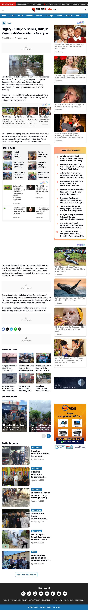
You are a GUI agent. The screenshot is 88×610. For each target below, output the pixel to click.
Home (4, 16)
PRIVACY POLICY (34, 600)
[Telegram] (11, 329)
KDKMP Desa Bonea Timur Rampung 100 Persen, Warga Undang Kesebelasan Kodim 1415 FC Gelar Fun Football (25, 388)
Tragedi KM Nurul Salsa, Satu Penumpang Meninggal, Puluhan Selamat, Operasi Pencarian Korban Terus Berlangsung (9, 368)
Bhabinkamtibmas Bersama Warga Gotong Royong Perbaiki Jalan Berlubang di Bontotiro (40, 495)
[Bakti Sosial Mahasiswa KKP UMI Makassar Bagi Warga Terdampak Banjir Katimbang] (7, 165)
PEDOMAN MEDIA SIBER (19, 600)
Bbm (34, 552)
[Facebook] (3, 329)
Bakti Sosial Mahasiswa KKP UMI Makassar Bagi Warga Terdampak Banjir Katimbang (19, 164)
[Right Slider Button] (86, 15)
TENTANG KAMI (57, 600)
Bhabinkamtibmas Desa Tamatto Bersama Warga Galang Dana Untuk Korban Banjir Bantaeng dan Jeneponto (19, 175)
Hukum (20, 16)
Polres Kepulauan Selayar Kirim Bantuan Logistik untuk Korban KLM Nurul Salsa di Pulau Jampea (43, 368)
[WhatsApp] (15, 329)
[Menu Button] (3, 10)
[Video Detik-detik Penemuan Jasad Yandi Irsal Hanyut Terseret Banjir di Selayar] (32, 176)
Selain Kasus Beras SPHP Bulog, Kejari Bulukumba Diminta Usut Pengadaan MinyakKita (71, 208)
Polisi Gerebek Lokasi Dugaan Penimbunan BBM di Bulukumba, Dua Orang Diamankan (41, 558)
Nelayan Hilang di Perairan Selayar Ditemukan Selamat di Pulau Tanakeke (72, 217)
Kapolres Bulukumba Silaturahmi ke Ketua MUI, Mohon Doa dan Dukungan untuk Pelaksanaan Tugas (41, 474)
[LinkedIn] (59, 593)
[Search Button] (85, 10)
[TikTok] (53, 593)
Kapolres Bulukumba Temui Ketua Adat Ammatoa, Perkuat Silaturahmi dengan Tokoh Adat (40, 453)
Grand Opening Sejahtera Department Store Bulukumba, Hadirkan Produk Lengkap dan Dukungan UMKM (71, 183)
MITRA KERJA (79, 600)
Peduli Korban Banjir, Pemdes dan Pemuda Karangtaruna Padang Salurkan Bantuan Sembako (19, 154)
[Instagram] (35, 593)
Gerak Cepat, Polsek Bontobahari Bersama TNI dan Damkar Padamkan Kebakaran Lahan (41, 537)
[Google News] (47, 593)
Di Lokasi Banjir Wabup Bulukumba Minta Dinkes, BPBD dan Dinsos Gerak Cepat (43, 164)
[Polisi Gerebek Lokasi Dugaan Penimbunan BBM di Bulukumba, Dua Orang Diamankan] (16, 560)
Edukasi (60, 16)
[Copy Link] (19, 329)
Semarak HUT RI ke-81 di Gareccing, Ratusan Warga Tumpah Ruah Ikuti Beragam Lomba (72, 167)
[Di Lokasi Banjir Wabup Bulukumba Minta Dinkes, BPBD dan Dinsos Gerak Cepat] (32, 165)
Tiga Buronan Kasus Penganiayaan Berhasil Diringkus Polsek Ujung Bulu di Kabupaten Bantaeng (41, 516)
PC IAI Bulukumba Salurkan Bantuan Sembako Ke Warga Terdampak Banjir (43, 154)
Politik (11, 16)
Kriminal (39, 16)
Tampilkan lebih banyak (26, 575)
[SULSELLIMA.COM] (44, 10)
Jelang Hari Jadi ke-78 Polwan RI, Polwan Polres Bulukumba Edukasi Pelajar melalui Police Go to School (72, 175)
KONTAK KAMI (69, 600)
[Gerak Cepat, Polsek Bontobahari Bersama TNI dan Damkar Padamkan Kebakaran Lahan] (16, 539)
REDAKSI (6, 600)
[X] (7, 329)
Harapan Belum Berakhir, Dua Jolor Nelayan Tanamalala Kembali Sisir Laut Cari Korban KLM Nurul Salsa (9, 388)
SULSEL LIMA (38, 607)
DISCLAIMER (46, 600)
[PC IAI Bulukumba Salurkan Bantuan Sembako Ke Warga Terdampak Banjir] (32, 155)
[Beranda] (4, 23)
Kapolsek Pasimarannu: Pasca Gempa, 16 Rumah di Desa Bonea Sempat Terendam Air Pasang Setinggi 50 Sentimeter (43, 388)
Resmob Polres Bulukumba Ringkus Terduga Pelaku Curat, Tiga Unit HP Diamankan (71, 192)
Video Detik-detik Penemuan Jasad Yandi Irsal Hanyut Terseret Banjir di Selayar (43, 175)
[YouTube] (41, 593)
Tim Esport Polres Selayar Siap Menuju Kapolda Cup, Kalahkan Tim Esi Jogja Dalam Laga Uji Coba (26, 368)
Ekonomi (29, 16)
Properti (69, 16)
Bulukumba (36, 447)
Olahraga (49, 16)
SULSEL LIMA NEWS (53, 607)
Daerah (78, 16)
